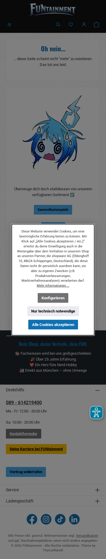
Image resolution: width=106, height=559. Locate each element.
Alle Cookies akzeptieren (53, 324)
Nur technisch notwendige (53, 311)
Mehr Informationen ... (53, 285)
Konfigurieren (53, 297)
